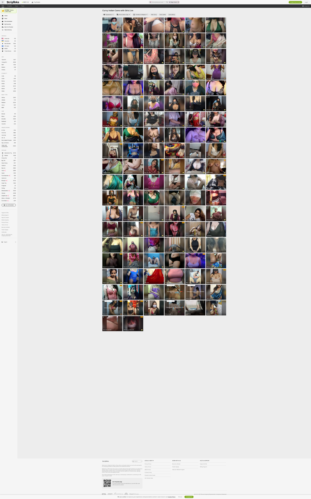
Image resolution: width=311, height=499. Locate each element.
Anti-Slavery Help (149, 478)
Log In (306, 2)
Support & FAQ (5, 212)
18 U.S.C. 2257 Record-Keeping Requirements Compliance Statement (210, 494)
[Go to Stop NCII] (134, 494)
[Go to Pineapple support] (126, 494)
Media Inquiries (5, 220)
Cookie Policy (171, 497)
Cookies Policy (148, 472)
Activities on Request (140, 14)
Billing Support (5, 215)
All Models (4, 232)
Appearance (109, 14)
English (136, 461)
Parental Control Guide (150, 475)
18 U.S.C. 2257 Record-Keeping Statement (7, 235)
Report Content (5, 217)
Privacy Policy (5, 222)
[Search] (167, 2)
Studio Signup (5, 229)
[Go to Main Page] (12, 2)
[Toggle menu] (2, 2)
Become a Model (6, 227)
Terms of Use (5, 224)
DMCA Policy (148, 469)
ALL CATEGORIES (10, 205)
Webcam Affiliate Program (178, 469)
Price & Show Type (123, 14)
